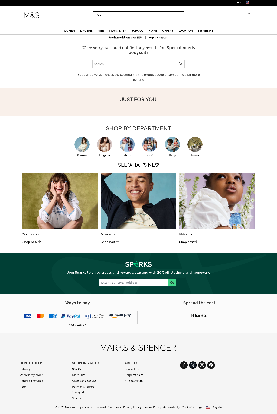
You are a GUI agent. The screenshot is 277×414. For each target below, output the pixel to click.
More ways (76, 325)
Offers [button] (167, 30)
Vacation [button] (185, 30)
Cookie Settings (192, 407)
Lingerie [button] (86, 30)
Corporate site (134, 375)
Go (172, 283)
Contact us (132, 369)
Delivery (25, 369)
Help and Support (158, 37)
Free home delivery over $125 (125, 37)
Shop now (29, 242)
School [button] (137, 30)
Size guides (79, 392)
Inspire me (205, 30)
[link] (247, 2)
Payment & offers (83, 386)
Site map (77, 398)
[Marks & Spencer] (31, 15)
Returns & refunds (31, 381)
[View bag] (249, 15)
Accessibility (171, 407)
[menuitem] (69, 30)
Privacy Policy (132, 407)
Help (23, 386)
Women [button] (69, 30)
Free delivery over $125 (138, 2)
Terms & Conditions (108, 407)
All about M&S (134, 381)
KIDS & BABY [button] (117, 30)
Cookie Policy (152, 407)
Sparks (76, 369)
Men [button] (101, 30)
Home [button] (152, 30)
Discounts (78, 375)
